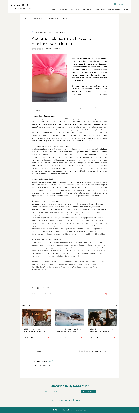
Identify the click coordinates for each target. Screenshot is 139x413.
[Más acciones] (106, 32)
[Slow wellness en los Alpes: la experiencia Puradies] (69, 317)
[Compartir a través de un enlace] (48, 288)
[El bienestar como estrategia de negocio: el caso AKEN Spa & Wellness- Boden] (36, 317)
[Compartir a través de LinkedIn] (43, 288)
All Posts (25, 18)
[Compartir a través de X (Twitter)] (38, 288)
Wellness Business (70, 18)
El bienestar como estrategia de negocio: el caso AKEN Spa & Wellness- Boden (36, 330)
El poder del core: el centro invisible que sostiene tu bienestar (101, 330)
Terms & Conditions (81, 400)
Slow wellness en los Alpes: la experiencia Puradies (69, 330)
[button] (115, 18)
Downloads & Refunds (64, 400)
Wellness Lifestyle (38, 18)
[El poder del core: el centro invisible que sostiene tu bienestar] (102, 317)
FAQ (51, 400)
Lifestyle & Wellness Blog (21, 8)
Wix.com (83, 410)
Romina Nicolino (20, 5)
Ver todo (114, 305)
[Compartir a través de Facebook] (33, 288)
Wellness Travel (53, 18)
